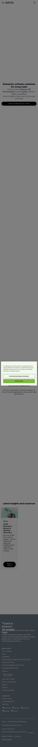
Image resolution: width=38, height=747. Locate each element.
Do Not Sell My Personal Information (19, 376)
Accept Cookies (19, 381)
